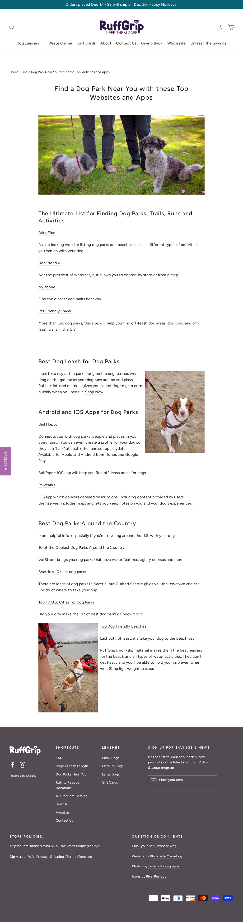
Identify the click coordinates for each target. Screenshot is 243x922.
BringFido (47, 232)
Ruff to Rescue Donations (67, 785)
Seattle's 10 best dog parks (62, 571)
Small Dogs (111, 758)
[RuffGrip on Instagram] (22, 764)
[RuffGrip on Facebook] (12, 764)
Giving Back (151, 43)
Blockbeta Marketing (166, 856)
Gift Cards (86, 43)
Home (14, 72)
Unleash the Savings (209, 43)
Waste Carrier (60, 43)
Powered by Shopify (22, 775)
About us (63, 812)
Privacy (41, 857)
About (105, 43)
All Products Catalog (72, 796)
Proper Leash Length (72, 766)
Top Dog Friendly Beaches (123, 626)
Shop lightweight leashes (131, 668)
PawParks (46, 485)
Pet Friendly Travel (54, 311)
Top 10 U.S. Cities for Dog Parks (66, 602)
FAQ (59, 758)
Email (136, 846)
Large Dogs (111, 774)
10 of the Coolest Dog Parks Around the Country (81, 547)
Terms (71, 857)
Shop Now (94, 392)
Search (61, 804)
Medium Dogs (113, 766)
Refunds (85, 857)
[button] (5, 461)
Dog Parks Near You (71, 774)
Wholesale (176, 43)
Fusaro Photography (164, 866)
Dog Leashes (28, 43)
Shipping (57, 857)
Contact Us (126, 43)
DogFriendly (49, 263)
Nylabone (46, 287)
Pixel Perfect (156, 876)
